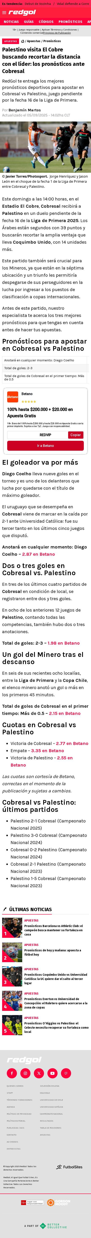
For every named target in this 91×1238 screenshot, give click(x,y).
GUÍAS (29, 22)
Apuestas (33, 41)
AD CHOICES (12, 1142)
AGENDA (11, 1107)
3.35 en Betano (47, 750)
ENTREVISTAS (14, 1149)
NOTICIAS (11, 22)
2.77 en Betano (72, 743)
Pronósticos (52, 41)
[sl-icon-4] (66, 1073)
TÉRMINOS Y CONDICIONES (19, 1100)
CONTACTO (11, 1135)
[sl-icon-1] (25, 1073)
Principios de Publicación (57, 32)
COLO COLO (45, 1093)
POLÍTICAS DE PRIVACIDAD (19, 1114)
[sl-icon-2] (39, 1073)
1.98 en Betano (64, 643)
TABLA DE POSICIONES (50, 1128)
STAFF (10, 1093)
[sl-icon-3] (52, 1073)
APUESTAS (45, 1135)
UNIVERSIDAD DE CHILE (51, 1100)
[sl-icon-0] (12, 1073)
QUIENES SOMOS (15, 1086)
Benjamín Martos (24, 110)
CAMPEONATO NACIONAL (51, 1114)
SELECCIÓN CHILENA (49, 1086)
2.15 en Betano (65, 713)
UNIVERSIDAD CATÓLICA (51, 1107)
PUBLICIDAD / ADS (15, 1128)
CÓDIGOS (46, 22)
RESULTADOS (46, 1121)
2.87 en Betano (38, 554)
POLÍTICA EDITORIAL (16, 1121)
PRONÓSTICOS (70, 22)
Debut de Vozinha (38, 4)
